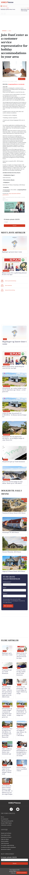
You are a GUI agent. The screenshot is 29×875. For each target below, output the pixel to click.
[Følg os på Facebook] (11, 809)
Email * (4, 587)
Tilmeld (14, 225)
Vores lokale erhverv (6, 835)
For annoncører (4, 819)
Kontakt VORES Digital (6, 823)
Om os (2, 817)
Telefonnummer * (7, 582)
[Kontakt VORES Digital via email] (17, 809)
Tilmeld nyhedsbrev (21, 872)
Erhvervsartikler (4, 841)
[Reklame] (14, 207)
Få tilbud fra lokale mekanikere (8, 847)
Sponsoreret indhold (6, 849)
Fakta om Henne (5, 839)
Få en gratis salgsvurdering (7, 845)
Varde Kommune (5, 843)
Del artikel (21, 78)
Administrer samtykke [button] (6, 825)
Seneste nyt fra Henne (6, 833)
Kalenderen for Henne (6, 837)
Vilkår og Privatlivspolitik (7, 821)
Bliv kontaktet (8, 606)
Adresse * (5, 593)
